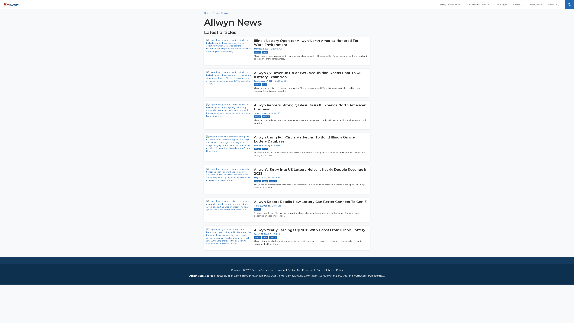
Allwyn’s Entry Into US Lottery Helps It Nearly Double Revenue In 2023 (311, 171)
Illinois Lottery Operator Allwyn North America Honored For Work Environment (306, 43)
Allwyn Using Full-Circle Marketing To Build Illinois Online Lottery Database (304, 139)
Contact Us (293, 270)
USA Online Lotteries (476, 5)
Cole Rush (278, 234)
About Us (552, 5)
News (216, 13)
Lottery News (535, 5)
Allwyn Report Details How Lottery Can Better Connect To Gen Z (310, 202)
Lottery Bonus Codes (449, 5)
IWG (264, 85)
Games (516, 5)
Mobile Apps (501, 5)
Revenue (265, 117)
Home (207, 13)
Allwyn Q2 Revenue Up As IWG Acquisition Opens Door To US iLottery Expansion (307, 75)
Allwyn (224, 13)
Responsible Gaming (314, 270)
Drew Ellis (278, 49)
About (282, 270)
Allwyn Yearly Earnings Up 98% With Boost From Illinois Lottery (309, 230)
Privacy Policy (335, 270)
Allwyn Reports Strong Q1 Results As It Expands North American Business (310, 107)
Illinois (264, 52)
